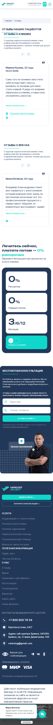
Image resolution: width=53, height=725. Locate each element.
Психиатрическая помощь (16, 539)
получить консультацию (26, 504)
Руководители (10, 588)
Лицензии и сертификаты (16, 578)
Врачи (5, 573)
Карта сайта (8, 598)
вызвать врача (26, 497)
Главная (8, 21)
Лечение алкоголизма (22, 113)
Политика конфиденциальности (19, 676)
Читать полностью (15, 106)
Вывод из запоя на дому (15, 544)
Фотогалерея (9, 583)
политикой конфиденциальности (15, 427)
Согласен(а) (27, 722)
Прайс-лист (8, 553)
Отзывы (6, 567)
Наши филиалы (10, 604)
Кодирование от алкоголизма (18, 518)
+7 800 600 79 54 (34, 4)
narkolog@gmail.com (20, 643)
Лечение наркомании (13, 529)
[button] (28, 54)
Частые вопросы (11, 558)
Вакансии (7, 593)
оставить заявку (26, 418)
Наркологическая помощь (16, 534)
